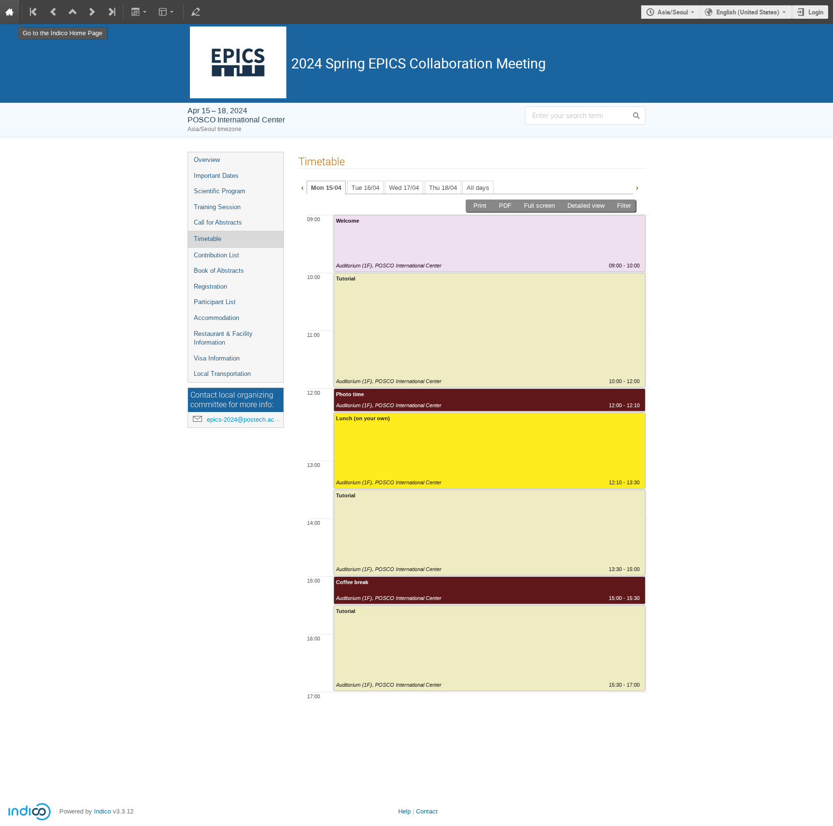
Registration (210, 286)
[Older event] (53, 12)
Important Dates (216, 175)
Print (479, 205)
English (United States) (747, 12)
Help (404, 811)
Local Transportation (222, 373)
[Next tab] (637, 187)
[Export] (139, 12)
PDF (505, 205)
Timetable (207, 238)
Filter (624, 205)
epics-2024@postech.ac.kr (244, 419)
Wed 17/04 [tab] (404, 188)
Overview (207, 159)
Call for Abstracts (218, 222)
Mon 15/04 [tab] (326, 188)
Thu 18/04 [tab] (443, 188)
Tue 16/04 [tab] (365, 188)
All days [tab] (478, 188)
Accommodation (216, 317)
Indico (102, 811)
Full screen (539, 205)
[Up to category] (72, 12)
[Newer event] (92, 12)
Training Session (217, 207)
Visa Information (217, 358)
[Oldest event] (34, 12)
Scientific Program (219, 191)
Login (815, 12)
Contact (427, 811)
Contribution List (216, 255)
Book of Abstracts (219, 270)
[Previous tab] (302, 187)
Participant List (215, 302)
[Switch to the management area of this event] (195, 12)
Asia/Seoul (673, 12)
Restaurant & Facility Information (223, 338)
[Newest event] (111, 12)
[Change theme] (167, 12)
